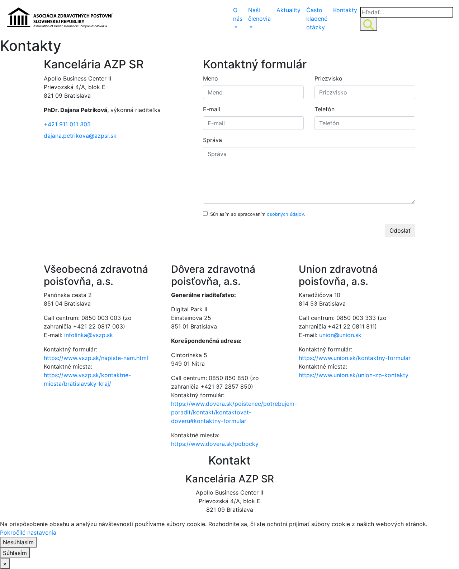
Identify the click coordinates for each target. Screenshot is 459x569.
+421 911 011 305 (67, 124)
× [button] (5, 563)
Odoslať (400, 230)
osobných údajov (285, 214)
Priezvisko (328, 78)
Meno (210, 78)
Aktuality (288, 10)
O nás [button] (237, 14)
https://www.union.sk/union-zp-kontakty (353, 375)
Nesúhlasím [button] (18, 542)
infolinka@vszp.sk (88, 335)
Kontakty (345, 10)
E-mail (211, 109)
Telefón (324, 109)
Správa (212, 140)
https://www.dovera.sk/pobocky (215, 443)
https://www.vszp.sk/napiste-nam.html (96, 357)
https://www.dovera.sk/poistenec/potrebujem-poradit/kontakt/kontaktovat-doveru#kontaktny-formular (234, 412)
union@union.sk (340, 335)
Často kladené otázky (316, 18)
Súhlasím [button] (15, 552)
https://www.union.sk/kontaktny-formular (355, 357)
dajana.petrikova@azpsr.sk (80, 135)
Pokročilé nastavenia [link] (28, 532)
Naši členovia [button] (259, 14)
